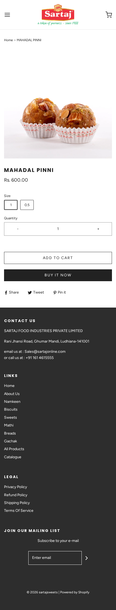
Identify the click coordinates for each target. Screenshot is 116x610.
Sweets (10, 417)
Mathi (8, 425)
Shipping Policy (17, 502)
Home (8, 40)
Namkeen (12, 401)
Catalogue (12, 457)
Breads (10, 433)
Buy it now (58, 275)
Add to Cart (58, 258)
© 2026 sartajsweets (42, 592)
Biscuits (11, 409)
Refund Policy (15, 495)
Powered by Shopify (74, 592)
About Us (12, 394)
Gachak (10, 441)
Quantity (11, 218)
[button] (58, 104)
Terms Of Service (18, 510)
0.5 (27, 205)
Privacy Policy (15, 487)
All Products (14, 449)
